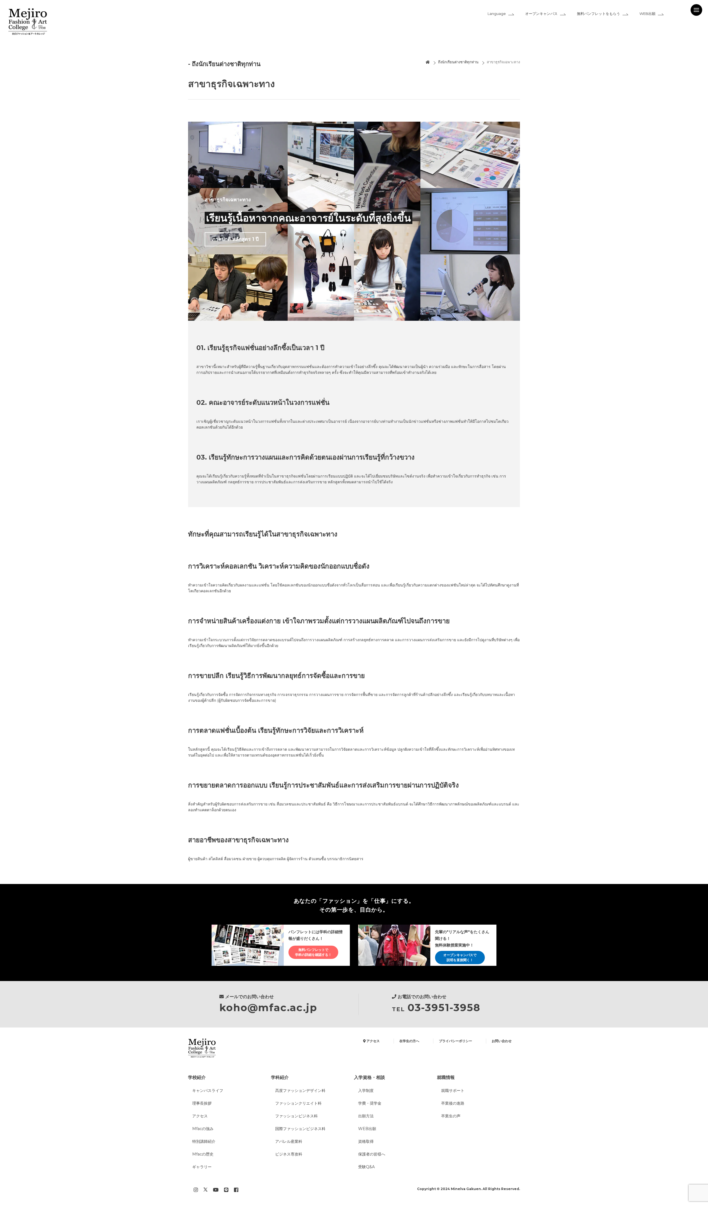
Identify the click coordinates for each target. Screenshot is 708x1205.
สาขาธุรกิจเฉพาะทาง (503, 62)
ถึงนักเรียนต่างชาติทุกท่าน (458, 62)
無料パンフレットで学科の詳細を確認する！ (313, 952)
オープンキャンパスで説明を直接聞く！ (460, 957)
